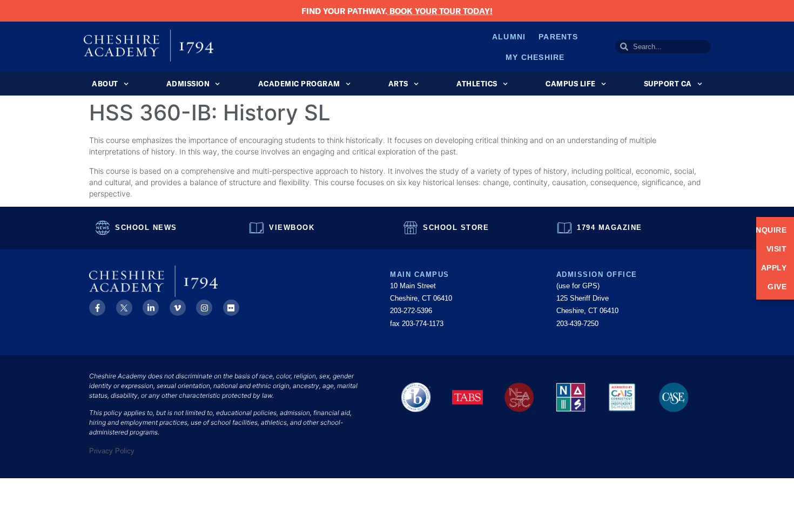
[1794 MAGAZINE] (564, 228)
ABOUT (105, 83)
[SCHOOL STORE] (410, 228)
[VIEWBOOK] (256, 228)
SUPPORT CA (668, 83)
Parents (558, 36)
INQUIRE (775, 230)
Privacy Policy (111, 451)
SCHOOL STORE (456, 227)
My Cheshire (535, 57)
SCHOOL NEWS (146, 227)
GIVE (777, 286)
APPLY (775, 267)
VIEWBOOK (291, 227)
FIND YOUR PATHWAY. (397, 11)
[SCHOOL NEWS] (103, 228)
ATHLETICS (476, 83)
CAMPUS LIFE (571, 83)
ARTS (398, 83)
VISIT (776, 249)
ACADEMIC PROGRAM (299, 83)
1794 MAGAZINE (609, 227)
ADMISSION (188, 83)
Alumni (509, 36)
